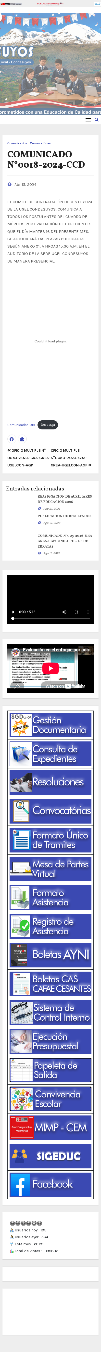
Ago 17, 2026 (51, 553)
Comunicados (17, 143)
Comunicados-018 (21, 424)
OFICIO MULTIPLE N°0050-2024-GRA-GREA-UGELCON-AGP (69, 458)
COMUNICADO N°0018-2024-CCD (46, 160)
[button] (97, 120)
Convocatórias (40, 143)
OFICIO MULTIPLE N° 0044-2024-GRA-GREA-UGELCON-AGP (28, 458)
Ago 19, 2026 (51, 523)
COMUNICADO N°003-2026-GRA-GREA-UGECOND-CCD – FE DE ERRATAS (65, 541)
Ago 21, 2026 (51, 508)
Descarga (48, 424)
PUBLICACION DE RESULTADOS (64, 516)
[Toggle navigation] (88, 120)
